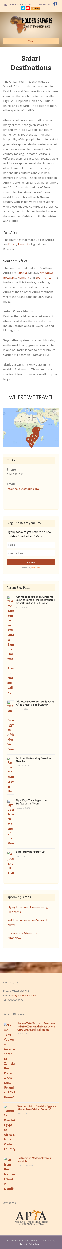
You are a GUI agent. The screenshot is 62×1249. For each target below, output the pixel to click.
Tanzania (24, 244)
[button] (34, 431)
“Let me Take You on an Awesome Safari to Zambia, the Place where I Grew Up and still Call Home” (35, 599)
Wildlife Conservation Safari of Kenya (27, 922)
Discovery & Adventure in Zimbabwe (24, 935)
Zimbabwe (46, 273)
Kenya (12, 244)
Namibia (23, 277)
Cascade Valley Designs (31, 1244)
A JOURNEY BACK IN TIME (30, 852)
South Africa (44, 277)
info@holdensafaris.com (20, 4)
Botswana (9, 277)
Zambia (22, 273)
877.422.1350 (45, 4)
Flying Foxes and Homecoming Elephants (28, 909)
